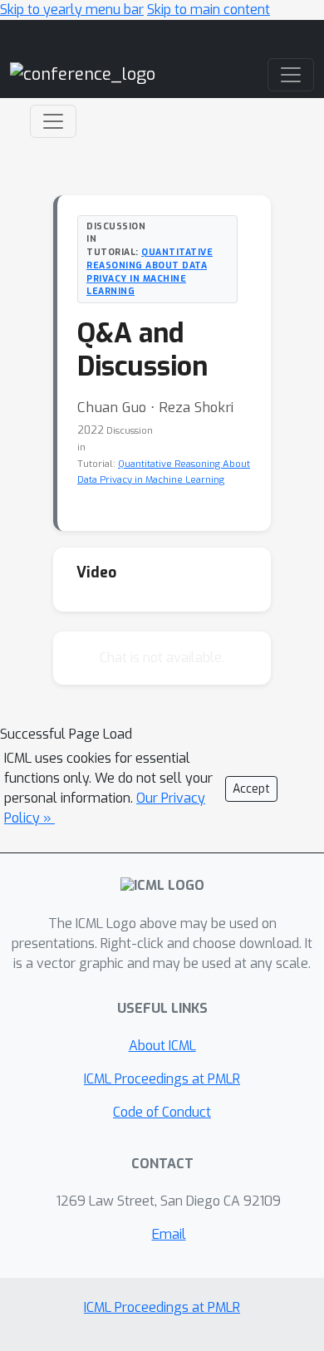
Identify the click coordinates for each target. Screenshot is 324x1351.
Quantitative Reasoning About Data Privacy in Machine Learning (149, 271)
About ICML (162, 1045)
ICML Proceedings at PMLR (162, 1079)
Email (169, 1234)
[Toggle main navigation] (291, 74)
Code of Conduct (162, 1112)
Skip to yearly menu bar (72, 9)
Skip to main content (208, 9)
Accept (251, 789)
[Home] (82, 73)
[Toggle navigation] (53, 121)
